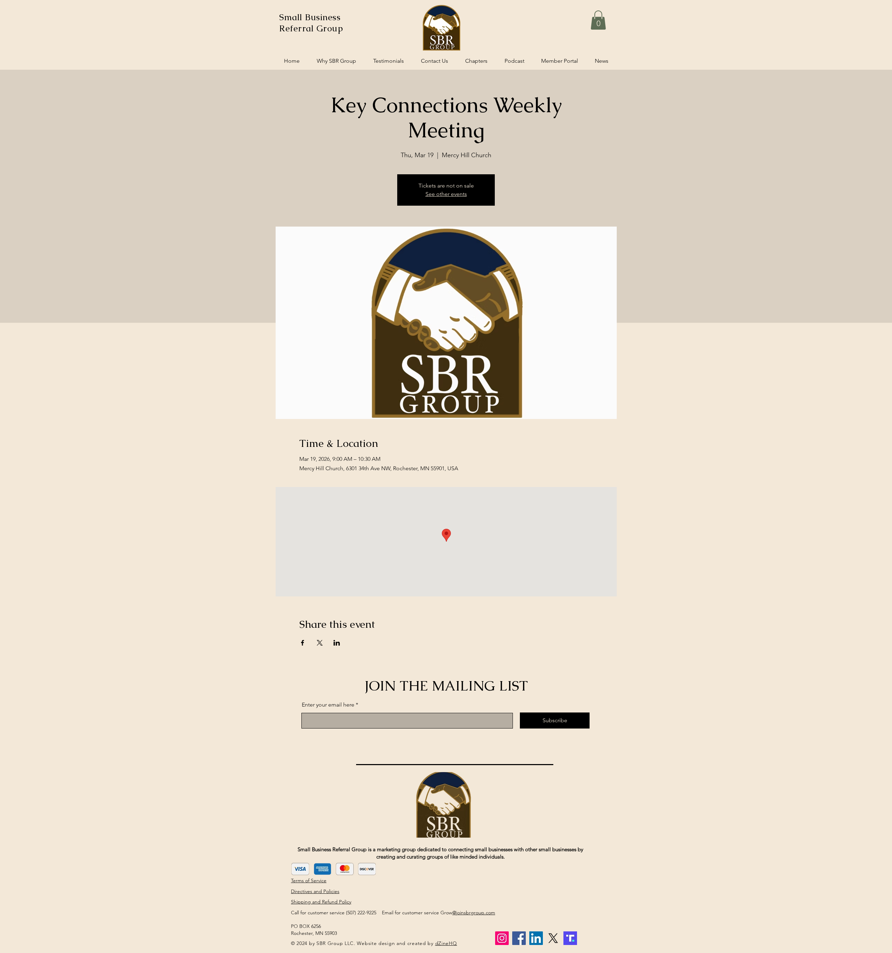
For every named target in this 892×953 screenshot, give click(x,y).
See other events (446, 194)
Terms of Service (308, 880)
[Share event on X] (319, 643)
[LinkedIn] (536, 938)
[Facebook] (519, 938)
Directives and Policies (315, 891)
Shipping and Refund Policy (321, 902)
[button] (598, 20)
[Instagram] (502, 938)
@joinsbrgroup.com (473, 912)
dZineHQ (446, 943)
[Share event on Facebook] (302, 643)
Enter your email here (328, 705)
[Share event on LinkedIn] (336, 643)
